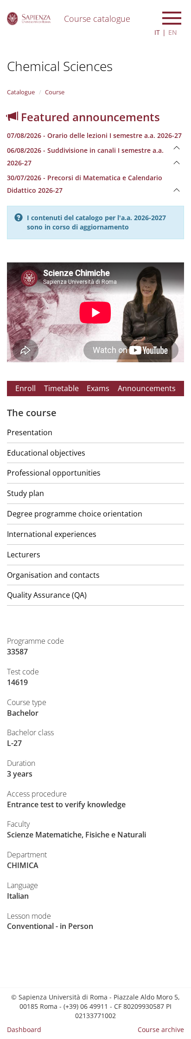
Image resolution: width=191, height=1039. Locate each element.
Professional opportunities (54, 473)
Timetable (61, 388)
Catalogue (21, 92)
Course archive (161, 1029)
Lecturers (23, 554)
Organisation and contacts (53, 575)
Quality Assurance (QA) (47, 595)
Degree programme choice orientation (74, 514)
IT (157, 32)
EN (172, 32)
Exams (98, 388)
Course (54, 92)
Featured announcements (89, 116)
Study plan (25, 493)
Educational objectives (46, 453)
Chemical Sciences (60, 66)
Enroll (25, 388)
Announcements (147, 388)
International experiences (51, 534)
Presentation (29, 432)
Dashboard (24, 1029)
